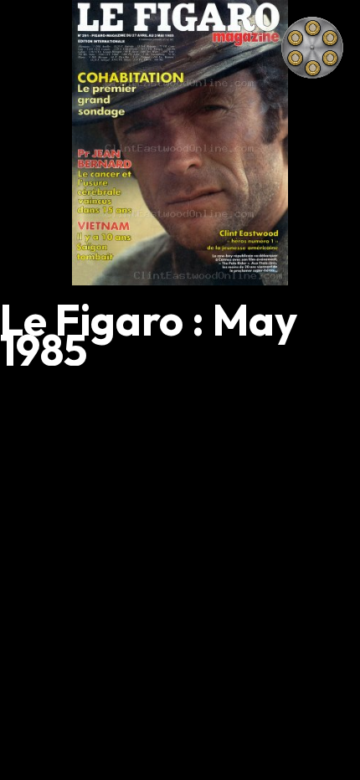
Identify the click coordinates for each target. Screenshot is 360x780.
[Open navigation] (312, 48)
